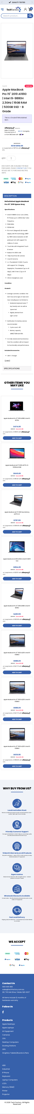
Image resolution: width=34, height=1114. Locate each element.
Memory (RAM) (8, 1087)
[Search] (30, 15)
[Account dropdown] (25, 9)
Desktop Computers (10, 1042)
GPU (4, 1049)
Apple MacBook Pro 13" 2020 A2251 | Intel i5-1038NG (17, 654)
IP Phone (5, 1072)
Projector (6, 1094)
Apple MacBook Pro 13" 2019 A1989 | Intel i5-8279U (17, 419)
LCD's (4, 1083)
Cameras (6, 1035)
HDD (4, 1065)
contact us (21, 168)
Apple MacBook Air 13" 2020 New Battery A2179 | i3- (17, 513)
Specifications (12, 368)
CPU (4, 1038)
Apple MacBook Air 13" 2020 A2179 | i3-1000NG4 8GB (17, 466)
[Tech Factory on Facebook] (3, 1012)
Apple (4, 86)
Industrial (6, 1069)
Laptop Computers (10, 1080)
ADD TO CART (17, 438)
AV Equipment (8, 1031)
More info (17, 128)
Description (10, 196)
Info (3, 150)
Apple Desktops (8, 1024)
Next (32, 2)
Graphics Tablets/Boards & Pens (15, 1053)
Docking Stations (9, 1046)
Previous (2, 2)
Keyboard (6, 1076)
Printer (4, 1091)
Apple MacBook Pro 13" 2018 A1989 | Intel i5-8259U (17, 607)
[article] (17, 419)
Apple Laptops (8, 1028)
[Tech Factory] (14, 9)
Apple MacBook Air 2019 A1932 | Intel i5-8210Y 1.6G (17, 560)
